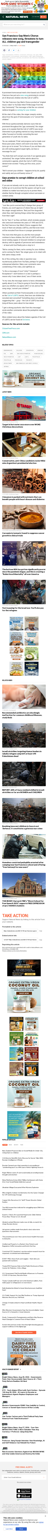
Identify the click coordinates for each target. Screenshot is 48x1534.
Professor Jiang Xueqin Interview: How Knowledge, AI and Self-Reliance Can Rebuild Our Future (23, 1442)
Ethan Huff (13, 45)
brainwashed (9, 55)
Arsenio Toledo (14, 494)
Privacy (5, 1506)
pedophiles (39, 56)
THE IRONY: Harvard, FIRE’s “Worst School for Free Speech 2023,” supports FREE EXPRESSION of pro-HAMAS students (23, 903)
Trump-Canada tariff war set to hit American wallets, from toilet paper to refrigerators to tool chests (22, 1282)
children (16, 55)
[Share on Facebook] (9, 50)
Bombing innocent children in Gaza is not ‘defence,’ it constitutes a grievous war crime (22, 827)
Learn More (9, 1529)
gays (37, 55)
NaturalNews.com (9, 337)
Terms (10, 1506)
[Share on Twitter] (14, 50)
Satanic (9, 59)
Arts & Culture (12, 32)
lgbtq (33, 56)
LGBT (30, 56)
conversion (23, 55)
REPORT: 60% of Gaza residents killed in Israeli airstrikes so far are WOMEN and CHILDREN (23, 791)
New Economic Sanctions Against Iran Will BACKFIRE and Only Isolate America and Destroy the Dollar (23, 1453)
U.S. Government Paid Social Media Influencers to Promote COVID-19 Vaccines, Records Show (22, 1274)
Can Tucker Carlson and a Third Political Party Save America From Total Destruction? (22, 1417)
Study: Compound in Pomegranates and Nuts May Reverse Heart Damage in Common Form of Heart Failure (22, 1318)
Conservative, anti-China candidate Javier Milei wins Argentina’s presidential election (23, 462)
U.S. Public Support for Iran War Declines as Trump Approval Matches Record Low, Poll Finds (23, 1296)
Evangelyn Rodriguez (16, 530)
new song (24, 95)
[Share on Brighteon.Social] (4, 50)
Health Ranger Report (10, 1369)
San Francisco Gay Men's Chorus (27, 363)
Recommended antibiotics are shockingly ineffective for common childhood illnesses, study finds (22, 715)
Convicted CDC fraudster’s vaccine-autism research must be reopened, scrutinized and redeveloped (23, 1252)
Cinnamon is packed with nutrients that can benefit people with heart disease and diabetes (23, 498)
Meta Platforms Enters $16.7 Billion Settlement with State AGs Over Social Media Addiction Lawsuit (22, 1181)
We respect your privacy (24, 1482)
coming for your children (26, 110)
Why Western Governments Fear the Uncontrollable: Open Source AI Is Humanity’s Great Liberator (23, 1311)
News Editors (14, 566)
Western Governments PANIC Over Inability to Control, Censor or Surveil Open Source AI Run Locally (23, 1406)
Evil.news (26, 320)
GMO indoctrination (23, 353)
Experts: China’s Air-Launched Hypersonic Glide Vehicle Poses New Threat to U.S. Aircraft (21, 1216)
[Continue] (43, 1477)
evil (34, 55)
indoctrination (24, 56)
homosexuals (15, 56)
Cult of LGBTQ (12, 295)
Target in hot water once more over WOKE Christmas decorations (21, 425)
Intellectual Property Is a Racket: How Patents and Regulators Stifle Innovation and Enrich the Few (20, 1245)
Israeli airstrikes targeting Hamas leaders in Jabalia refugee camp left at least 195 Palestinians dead (22, 753)
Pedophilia (5, 58)
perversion (12, 58)
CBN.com (5, 333)
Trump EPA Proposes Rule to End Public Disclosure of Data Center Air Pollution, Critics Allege (22, 1267)
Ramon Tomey (14, 422)
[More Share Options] (18, 50)
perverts (18, 58)
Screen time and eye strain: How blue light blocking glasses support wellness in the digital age (22, 1325)
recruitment (25, 58)
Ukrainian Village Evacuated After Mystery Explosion (20, 1187)
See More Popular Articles (24, 1332)
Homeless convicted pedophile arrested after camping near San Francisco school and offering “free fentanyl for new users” (23, 864)
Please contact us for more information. (14, 951)
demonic (29, 55)
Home (4, 32)
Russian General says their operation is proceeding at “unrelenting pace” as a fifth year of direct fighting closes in (22, 1166)
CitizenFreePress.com (11, 328)
